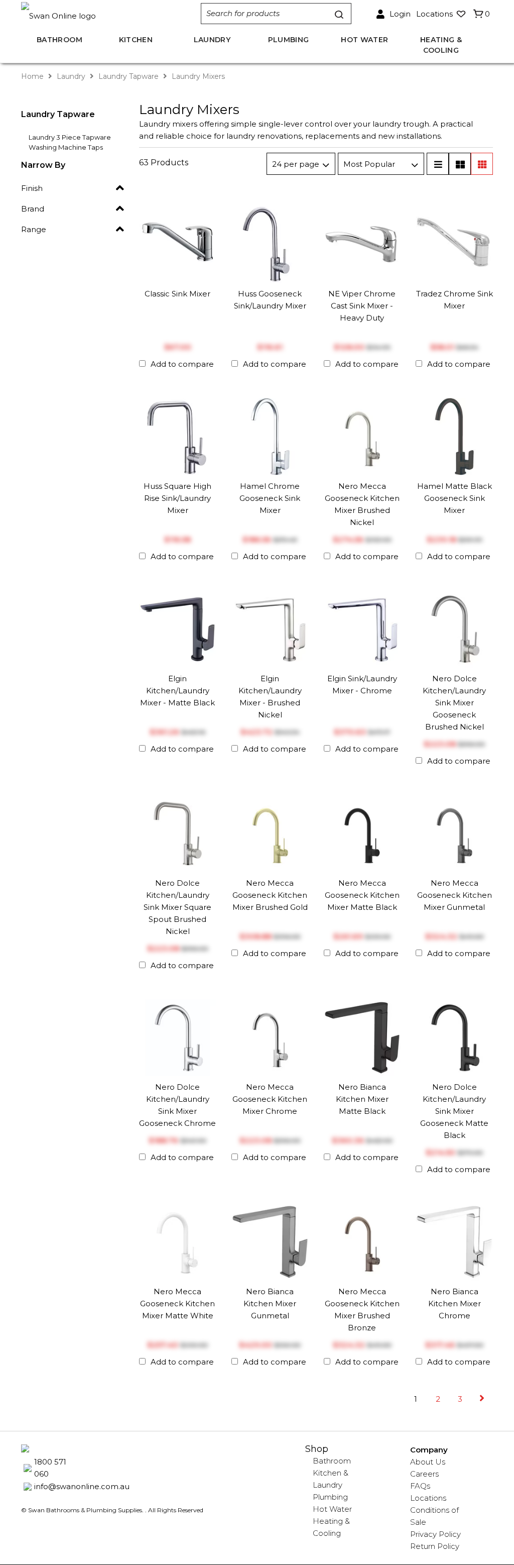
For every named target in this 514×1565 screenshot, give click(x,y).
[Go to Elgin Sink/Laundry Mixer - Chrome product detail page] (362, 628)
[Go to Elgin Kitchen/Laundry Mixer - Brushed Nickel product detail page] (270, 628)
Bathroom (332, 1461)
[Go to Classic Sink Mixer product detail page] (177, 243)
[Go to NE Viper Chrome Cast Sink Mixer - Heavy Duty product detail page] (362, 243)
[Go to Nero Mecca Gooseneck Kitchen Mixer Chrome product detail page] (270, 1036)
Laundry (71, 76)
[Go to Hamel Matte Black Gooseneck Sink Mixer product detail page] (454, 436)
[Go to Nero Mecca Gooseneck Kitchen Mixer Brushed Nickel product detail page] (362, 436)
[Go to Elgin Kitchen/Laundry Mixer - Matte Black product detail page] (177, 628)
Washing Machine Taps (66, 147)
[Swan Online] (115, 14)
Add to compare (182, 364)
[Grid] (482, 164)
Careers (424, 1474)
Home (33, 76)
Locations (428, 1498)
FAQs (420, 1486)
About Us (427, 1462)
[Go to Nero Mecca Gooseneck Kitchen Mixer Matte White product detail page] (177, 1241)
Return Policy (434, 1546)
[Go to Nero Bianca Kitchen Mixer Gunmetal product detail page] (270, 1241)
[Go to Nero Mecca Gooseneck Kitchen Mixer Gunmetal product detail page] (454, 833)
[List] (438, 164)
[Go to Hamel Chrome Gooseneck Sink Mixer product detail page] (270, 436)
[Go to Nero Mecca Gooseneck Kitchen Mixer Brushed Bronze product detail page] (362, 1241)
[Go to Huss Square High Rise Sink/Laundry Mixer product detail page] (177, 436)
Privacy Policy (435, 1534)
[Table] (460, 164)
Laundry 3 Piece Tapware (70, 137)
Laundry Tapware (128, 76)
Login (400, 14)
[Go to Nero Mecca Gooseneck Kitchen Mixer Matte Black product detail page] (362, 833)
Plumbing (330, 1497)
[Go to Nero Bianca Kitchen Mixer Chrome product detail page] (454, 1241)
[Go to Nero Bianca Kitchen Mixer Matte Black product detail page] (362, 1036)
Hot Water (332, 1509)
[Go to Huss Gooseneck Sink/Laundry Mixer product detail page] (270, 243)
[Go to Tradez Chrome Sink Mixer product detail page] (454, 243)
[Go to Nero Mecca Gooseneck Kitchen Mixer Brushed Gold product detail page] (270, 833)
